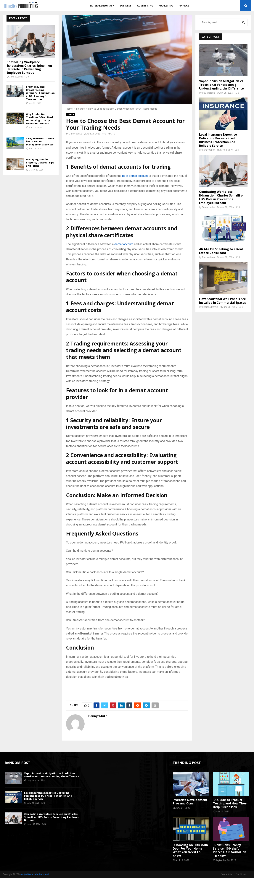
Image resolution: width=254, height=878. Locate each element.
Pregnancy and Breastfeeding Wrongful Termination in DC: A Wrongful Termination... (40, 93)
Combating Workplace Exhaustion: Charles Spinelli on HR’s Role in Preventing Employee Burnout (29, 67)
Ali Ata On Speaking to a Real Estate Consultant (221, 251)
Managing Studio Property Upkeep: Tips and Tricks (40, 162)
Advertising (145, 5)
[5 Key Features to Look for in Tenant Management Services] (15, 143)
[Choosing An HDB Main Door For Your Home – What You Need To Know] (191, 829)
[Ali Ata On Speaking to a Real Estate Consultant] (223, 228)
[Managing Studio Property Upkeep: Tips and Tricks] (15, 164)
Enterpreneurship (102, 5)
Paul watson (208, 93)
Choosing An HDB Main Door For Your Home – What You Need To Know (190, 850)
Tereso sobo (208, 207)
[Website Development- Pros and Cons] (191, 784)
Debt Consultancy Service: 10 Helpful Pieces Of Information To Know (229, 850)
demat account (123, 244)
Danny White (75, 133)
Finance (184, 5)
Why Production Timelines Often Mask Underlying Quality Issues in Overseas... (40, 118)
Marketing (166, 5)
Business (125, 5)
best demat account (135, 176)
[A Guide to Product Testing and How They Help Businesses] (231, 784)
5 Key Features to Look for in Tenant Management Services (40, 141)
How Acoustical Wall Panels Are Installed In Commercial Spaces (222, 301)
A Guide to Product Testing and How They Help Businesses (230, 803)
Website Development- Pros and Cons (191, 801)
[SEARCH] (243, 22)
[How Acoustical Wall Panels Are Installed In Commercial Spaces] (223, 278)
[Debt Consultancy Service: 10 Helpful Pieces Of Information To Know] (231, 829)
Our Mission (242, 874)
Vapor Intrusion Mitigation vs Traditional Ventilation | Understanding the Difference (221, 84)
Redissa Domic (210, 307)
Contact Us (226, 874)
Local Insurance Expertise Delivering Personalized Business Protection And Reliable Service (218, 140)
